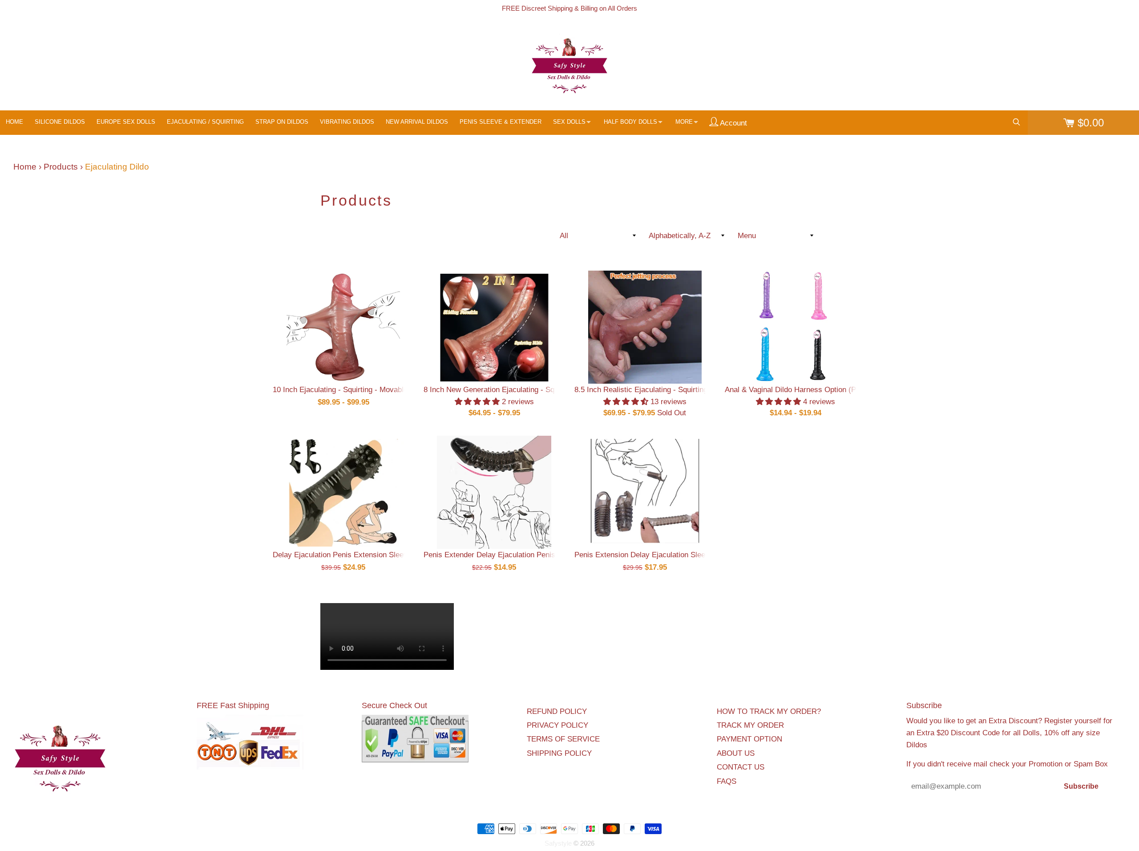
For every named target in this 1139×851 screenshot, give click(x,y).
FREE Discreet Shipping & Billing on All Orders (569, 8)
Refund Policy (557, 711)
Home (24, 166)
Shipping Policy (559, 753)
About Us (736, 753)
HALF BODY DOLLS (630, 121)
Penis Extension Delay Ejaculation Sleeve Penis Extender (670, 555)
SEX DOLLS (569, 121)
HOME (14, 121)
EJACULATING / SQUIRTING (205, 121)
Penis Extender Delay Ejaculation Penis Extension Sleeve (519, 555)
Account (732, 123)
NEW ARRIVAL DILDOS (417, 121)
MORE (684, 121)
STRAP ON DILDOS (281, 121)
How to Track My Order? (769, 711)
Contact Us (740, 767)
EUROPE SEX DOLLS (126, 121)
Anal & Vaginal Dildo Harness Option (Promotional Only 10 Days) (833, 389)
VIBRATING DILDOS (347, 121)
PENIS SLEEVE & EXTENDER (500, 121)
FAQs (726, 781)
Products (61, 166)
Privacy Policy (557, 725)
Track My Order (750, 725)
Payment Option (749, 739)
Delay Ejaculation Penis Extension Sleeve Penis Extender (368, 555)
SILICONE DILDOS (60, 121)
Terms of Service (563, 739)
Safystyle (558, 843)
